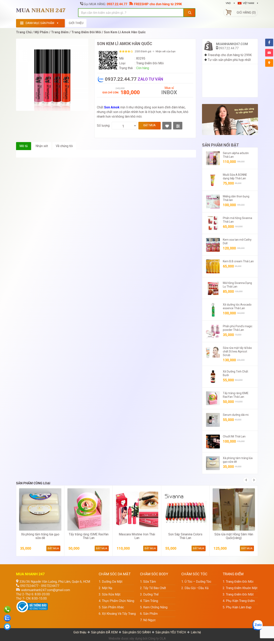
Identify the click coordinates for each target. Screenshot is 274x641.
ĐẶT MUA (149, 125)
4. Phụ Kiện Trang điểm (239, 601)
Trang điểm (60, 32)
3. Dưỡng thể (149, 594)
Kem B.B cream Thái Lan (238, 261)
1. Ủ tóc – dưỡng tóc (196, 581)
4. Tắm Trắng (149, 601)
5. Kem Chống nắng (153, 607)
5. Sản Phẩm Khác (111, 607)
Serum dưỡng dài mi (236, 414)
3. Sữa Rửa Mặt (109, 594)
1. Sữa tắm (148, 581)
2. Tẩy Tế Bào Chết (153, 588)
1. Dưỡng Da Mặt (110, 581)
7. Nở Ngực (148, 620)
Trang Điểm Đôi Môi (86, 32)
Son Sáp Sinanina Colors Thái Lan (185, 536)
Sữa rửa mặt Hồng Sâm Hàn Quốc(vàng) (233, 536)
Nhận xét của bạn (166, 51)
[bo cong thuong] (32, 603)
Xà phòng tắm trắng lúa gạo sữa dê (40, 536)
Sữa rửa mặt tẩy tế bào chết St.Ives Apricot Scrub (237, 351)
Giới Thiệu (76, 23)
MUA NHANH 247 (41, 10)
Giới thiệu (79, 632)
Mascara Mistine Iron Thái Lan (137, 536)
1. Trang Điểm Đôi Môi (238, 581)
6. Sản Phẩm (149, 614)
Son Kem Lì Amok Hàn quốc (125, 32)
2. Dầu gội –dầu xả (195, 588)
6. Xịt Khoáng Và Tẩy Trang (116, 614)
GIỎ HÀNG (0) (246, 12)
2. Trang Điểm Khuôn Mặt (240, 588)
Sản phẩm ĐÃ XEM (104, 632)
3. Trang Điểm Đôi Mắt (238, 594)
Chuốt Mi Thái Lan (234, 436)
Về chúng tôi (64, 146)
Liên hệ (196, 632)
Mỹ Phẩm (41, 32)
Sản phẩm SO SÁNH (136, 632)
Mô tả (23, 146)
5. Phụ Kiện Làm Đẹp (237, 607)
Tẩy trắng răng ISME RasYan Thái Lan (89, 536)
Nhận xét (42, 146)
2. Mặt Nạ (105, 588)
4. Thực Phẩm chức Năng (116, 601)
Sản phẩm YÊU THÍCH (170, 632)
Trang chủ (24, 32)
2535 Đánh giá (143, 51)
